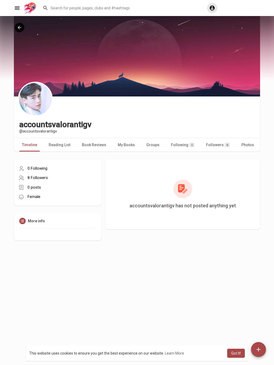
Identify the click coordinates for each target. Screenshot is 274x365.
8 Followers (38, 177)
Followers (217, 145)
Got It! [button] (236, 353)
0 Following (37, 168)
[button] (122, 8)
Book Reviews (94, 145)
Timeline (29, 145)
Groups (152, 145)
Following (182, 145)
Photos (247, 145)
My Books (126, 145)
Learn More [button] (174, 353)
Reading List (59, 145)
